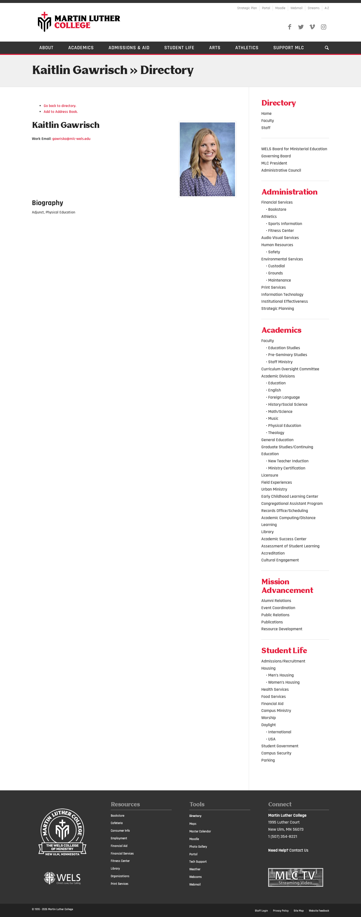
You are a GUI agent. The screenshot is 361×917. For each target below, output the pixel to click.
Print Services (273, 287)
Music (273, 418)
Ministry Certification (286, 468)
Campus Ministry (276, 710)
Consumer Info (120, 831)
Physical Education (284, 425)
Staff (265, 128)
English (274, 390)
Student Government (279, 746)
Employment (119, 838)
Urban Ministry (274, 489)
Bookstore (277, 209)
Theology (276, 433)
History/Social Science (287, 404)
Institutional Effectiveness (284, 301)
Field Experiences (276, 482)
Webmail (297, 8)
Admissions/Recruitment (283, 661)
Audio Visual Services (280, 238)
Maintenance (279, 280)
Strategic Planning (277, 308)
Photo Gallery (198, 847)
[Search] (323, 48)
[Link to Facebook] (289, 27)
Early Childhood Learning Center (289, 496)
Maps (192, 824)
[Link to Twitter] (301, 27)
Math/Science (280, 411)
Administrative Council (281, 170)
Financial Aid (272, 704)
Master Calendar (200, 831)
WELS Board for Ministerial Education (294, 149)
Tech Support (198, 862)
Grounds (275, 273)
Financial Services (277, 202)
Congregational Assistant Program (292, 503)
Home (266, 113)
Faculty (267, 120)
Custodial (276, 266)
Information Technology (282, 294)
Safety (274, 252)
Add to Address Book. (61, 111)
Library (267, 532)
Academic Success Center (283, 539)
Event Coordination (278, 608)
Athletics (269, 216)
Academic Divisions (278, 376)
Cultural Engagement (280, 560)
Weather (194, 869)
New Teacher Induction (288, 461)
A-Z (327, 8)
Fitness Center (281, 230)
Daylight (268, 725)
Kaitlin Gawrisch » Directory (113, 70)
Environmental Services (282, 259)
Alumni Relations (276, 600)
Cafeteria (117, 823)
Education (277, 383)
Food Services (273, 696)
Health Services (275, 689)
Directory (195, 816)
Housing (268, 668)
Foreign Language (284, 397)
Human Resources (277, 245)
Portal (266, 8)
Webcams (195, 877)
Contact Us (298, 850)
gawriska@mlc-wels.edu (71, 138)
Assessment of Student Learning (290, 546)
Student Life (284, 651)
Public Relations (275, 615)
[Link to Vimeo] (312, 27)
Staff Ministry (280, 362)
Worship (268, 718)
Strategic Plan (247, 8)
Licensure (269, 475)
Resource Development (281, 629)
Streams (313, 8)
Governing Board (276, 156)
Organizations (120, 876)
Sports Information (285, 223)
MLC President (274, 163)
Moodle (280, 8)
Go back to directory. (60, 105)
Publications (272, 622)
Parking (268, 760)
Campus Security (276, 753)
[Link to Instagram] (323, 27)
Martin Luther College (60, 909)
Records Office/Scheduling (284, 510)
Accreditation (273, 553)
